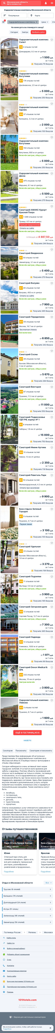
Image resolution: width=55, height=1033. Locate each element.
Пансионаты (21, 750)
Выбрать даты (38, 32)
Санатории (8, 750)
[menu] (52, 3)
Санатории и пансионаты (41, 750)
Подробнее (9, 871)
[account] (46, 3)
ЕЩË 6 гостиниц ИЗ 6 (27, 732)
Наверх (27, 740)
